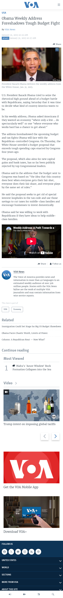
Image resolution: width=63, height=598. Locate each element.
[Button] (57, 44)
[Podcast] (38, 551)
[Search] (53, 594)
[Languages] (38, 594)
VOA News (10, 29)
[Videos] (24, 594)
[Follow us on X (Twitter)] (11, 551)
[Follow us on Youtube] (18, 551)
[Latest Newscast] (10, 594)
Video (8, 383)
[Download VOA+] (31, 512)
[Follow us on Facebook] (4, 551)
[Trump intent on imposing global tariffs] (31, 405)
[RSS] (31, 551)
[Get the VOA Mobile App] (31, 467)
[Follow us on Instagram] (25, 551)
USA (4, 13)
